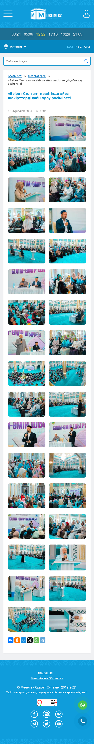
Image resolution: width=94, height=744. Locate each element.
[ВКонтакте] (10, 640)
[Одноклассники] (17, 640)
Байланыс (45, 673)
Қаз (70, 46)
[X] (30, 640)
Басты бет (15, 75)
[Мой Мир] (23, 640)
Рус (79, 46)
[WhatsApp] (36, 640)
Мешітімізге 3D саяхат (47, 678)
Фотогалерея (37, 75)
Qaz (87, 46)
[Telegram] (42, 640)
